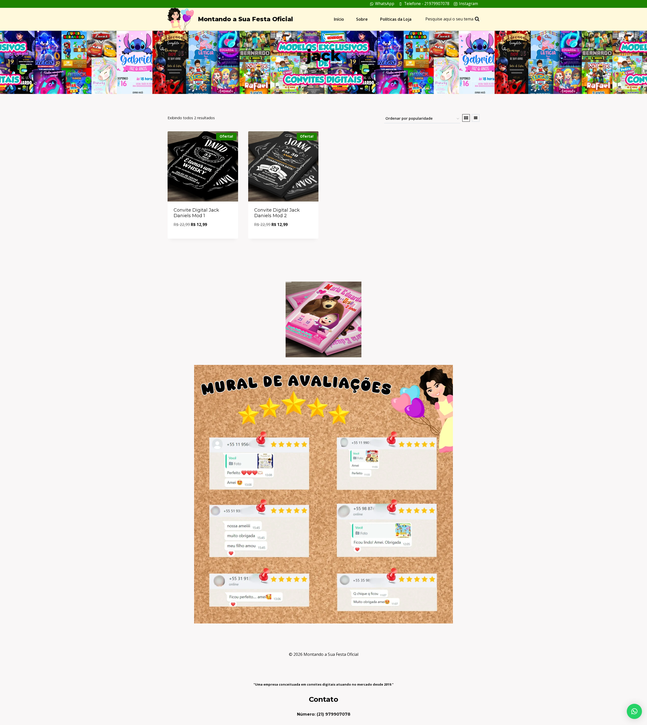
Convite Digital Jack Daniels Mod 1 (196, 212)
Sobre (362, 19)
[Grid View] (466, 118)
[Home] (317, 71)
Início (339, 19)
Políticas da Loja (395, 19)
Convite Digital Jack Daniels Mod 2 (277, 212)
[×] (634, 711)
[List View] (475, 118)
